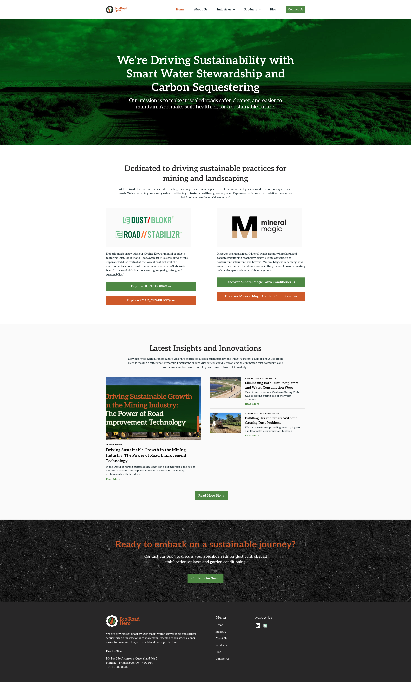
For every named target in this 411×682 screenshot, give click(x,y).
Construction (253, 414)
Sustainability (268, 378)
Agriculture (252, 378)
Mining (110, 444)
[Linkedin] (257, 625)
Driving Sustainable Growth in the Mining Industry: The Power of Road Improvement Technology (146, 455)
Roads (118, 444)
